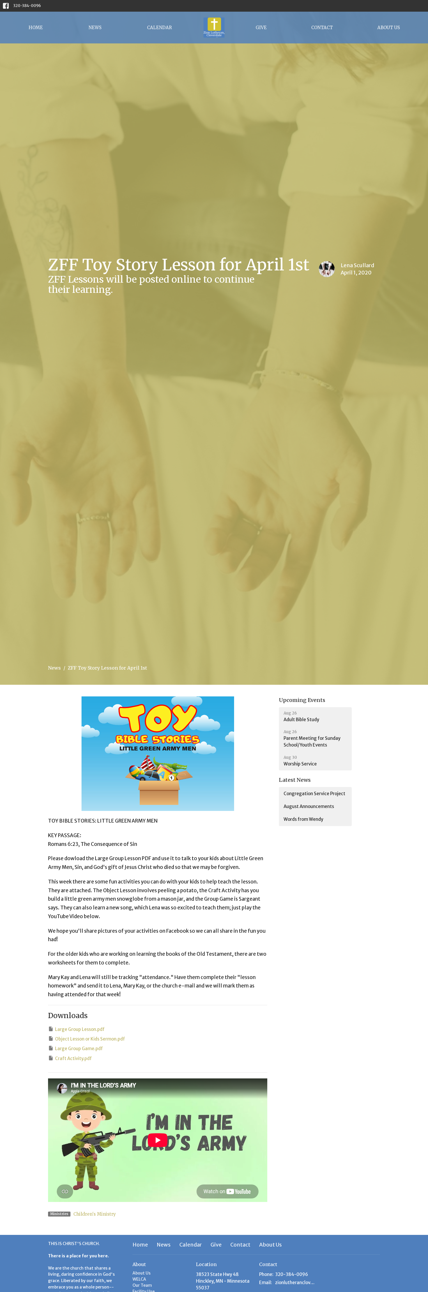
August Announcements (309, 806)
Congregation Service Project (314, 793)
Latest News (295, 780)
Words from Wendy (303, 819)
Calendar (159, 27)
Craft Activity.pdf (73, 1058)
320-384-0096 (27, 5)
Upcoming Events (302, 700)
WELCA (139, 1279)
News (95, 27)
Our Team (142, 1285)
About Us (388, 27)
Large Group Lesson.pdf (80, 1029)
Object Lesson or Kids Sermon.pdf (90, 1039)
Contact (322, 27)
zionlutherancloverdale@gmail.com (296, 1282)
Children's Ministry (94, 1214)
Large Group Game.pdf (79, 1048)
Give (261, 27)
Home (36, 27)
